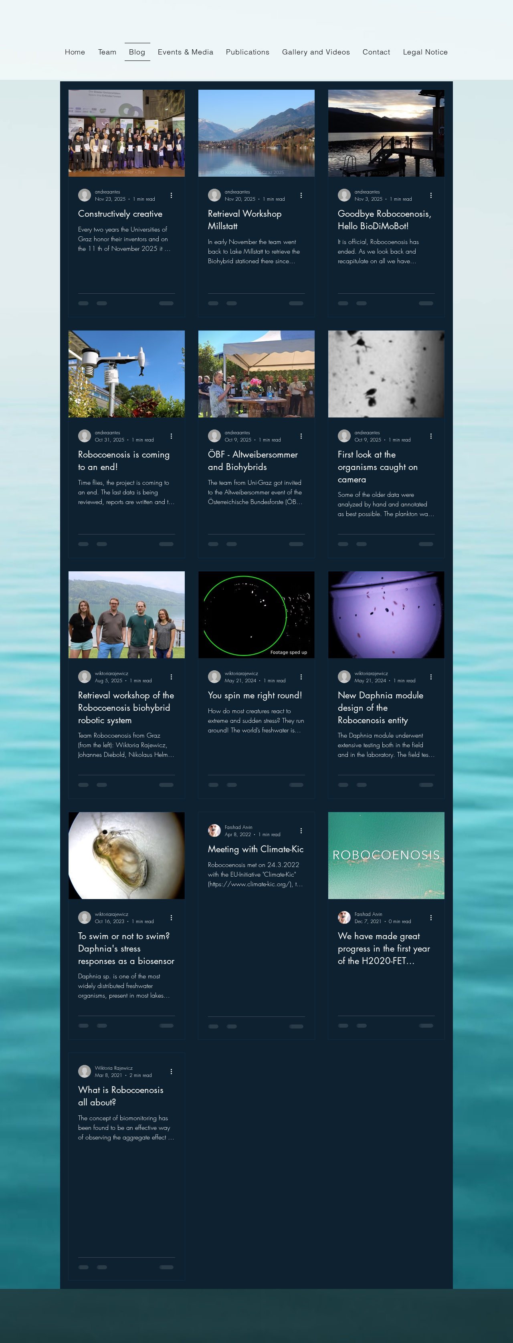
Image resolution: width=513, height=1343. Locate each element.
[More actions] (174, 195)
